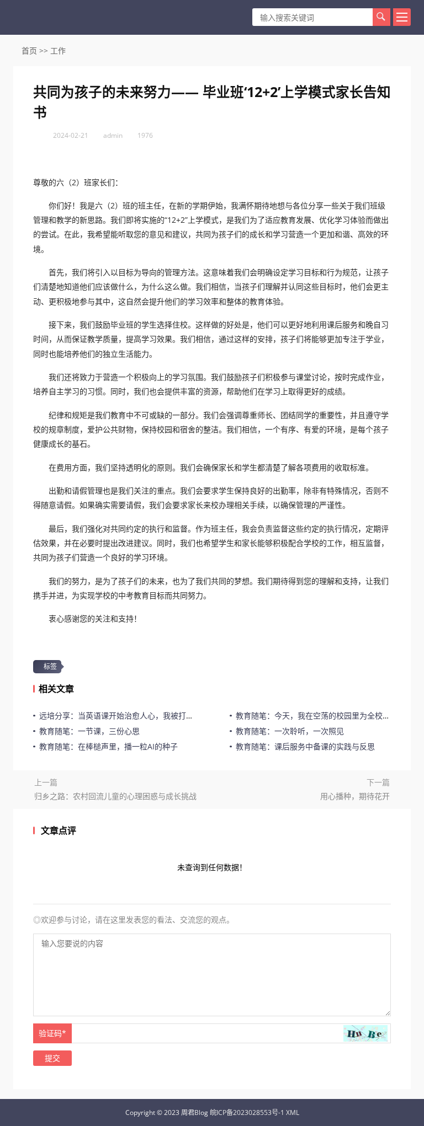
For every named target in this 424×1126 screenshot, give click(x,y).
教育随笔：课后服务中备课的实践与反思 (305, 746)
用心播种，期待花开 (355, 796)
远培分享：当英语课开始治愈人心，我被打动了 (120, 715)
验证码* (52, 1033)
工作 (58, 50)
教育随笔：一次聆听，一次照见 (290, 731)
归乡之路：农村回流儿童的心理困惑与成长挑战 (115, 796)
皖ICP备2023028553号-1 (247, 1112)
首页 (29, 50)
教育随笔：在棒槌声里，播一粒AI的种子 (108, 746)
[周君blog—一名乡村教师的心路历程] (45, 17)
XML (292, 1112)
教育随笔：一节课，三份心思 (89, 731)
